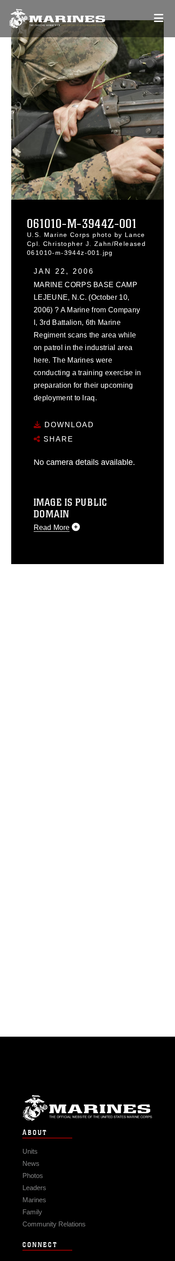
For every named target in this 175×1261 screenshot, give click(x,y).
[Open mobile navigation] (158, 18)
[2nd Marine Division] (57, 18)
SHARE (57, 439)
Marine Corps (87, 1107)
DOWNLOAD (68, 425)
